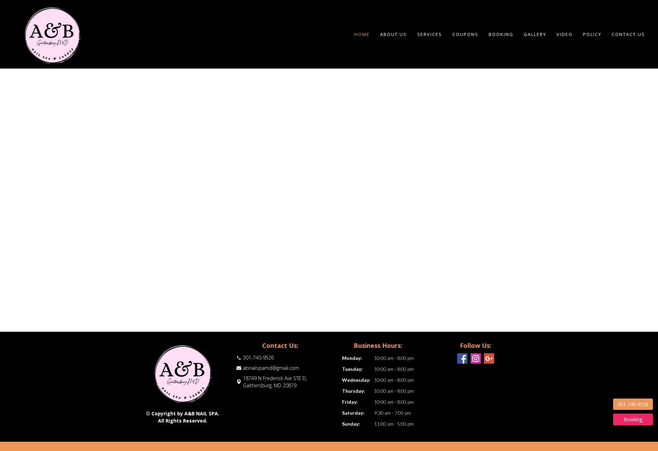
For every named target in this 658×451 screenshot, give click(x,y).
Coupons (465, 34)
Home (362, 34)
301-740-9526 (633, 404)
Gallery (535, 34)
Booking (501, 34)
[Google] (489, 358)
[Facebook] (462, 358)
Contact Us (628, 34)
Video (565, 34)
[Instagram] (476, 358)
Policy (592, 34)
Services (429, 34)
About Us (393, 34)
